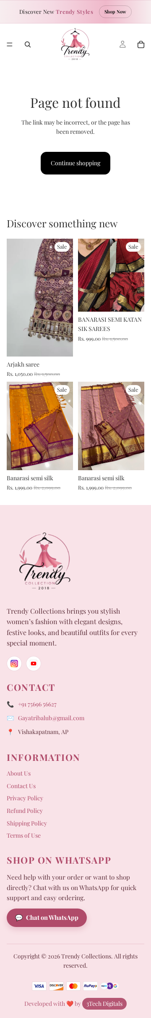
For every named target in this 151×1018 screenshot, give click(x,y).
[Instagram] (14, 663)
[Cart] (141, 44)
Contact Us (21, 786)
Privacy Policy (25, 798)
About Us (19, 773)
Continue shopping (75, 163)
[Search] (27, 44)
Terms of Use (24, 835)
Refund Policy (25, 811)
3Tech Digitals (104, 1004)
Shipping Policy (27, 823)
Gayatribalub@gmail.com (51, 718)
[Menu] (9, 44)
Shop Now (115, 11)
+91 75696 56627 (37, 704)
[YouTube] (33, 663)
